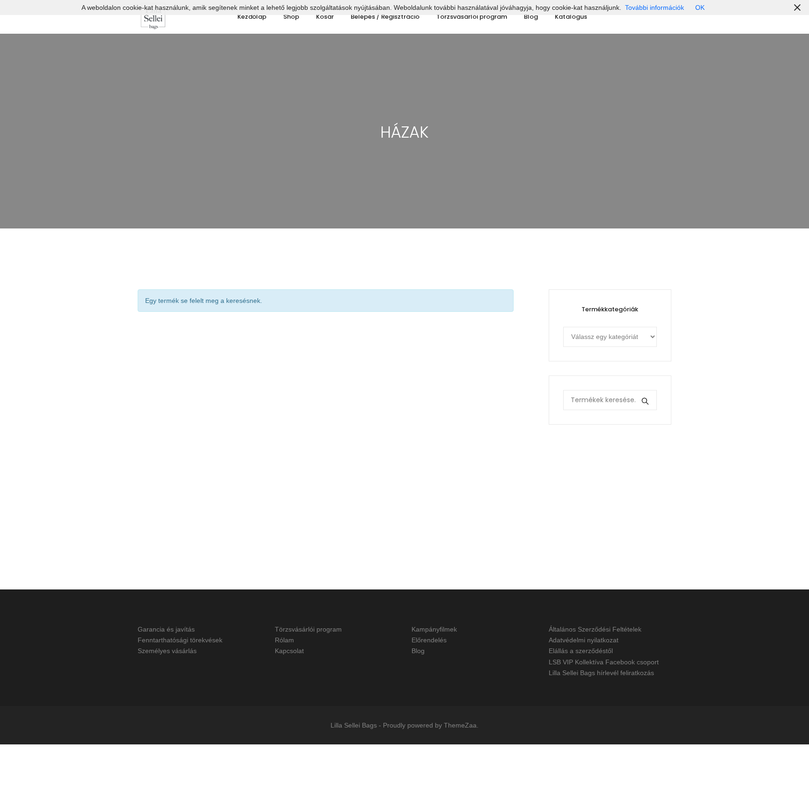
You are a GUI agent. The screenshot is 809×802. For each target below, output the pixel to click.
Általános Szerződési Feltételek (595, 629)
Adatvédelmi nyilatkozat (583, 640)
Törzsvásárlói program (471, 16)
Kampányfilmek (434, 629)
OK (700, 7)
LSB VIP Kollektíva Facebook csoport (604, 662)
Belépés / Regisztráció (385, 16)
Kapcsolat (289, 651)
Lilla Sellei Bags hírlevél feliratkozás (601, 673)
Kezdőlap (251, 16)
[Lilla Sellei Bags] (153, 17)
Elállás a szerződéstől (581, 651)
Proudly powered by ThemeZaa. (430, 725)
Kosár (325, 16)
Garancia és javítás (166, 629)
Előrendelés (429, 640)
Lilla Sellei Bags (354, 725)
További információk (654, 7)
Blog (531, 16)
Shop (291, 16)
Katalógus (571, 16)
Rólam (284, 640)
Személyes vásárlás (167, 651)
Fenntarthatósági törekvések (180, 640)
